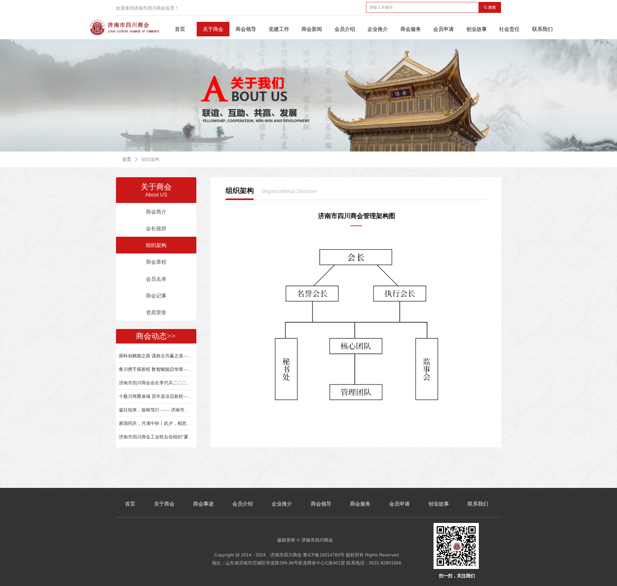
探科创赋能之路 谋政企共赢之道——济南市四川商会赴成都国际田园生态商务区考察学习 (156, 351)
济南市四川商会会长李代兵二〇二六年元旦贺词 (156, 378)
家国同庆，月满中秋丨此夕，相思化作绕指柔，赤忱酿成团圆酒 (156, 419)
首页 (126, 159)
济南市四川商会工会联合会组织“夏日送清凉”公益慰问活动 (156, 432)
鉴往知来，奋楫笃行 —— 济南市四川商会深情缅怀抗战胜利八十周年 (156, 405)
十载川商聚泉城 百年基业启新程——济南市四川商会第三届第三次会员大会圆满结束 (156, 391)
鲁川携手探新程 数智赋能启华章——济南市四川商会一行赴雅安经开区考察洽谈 (156, 364)
